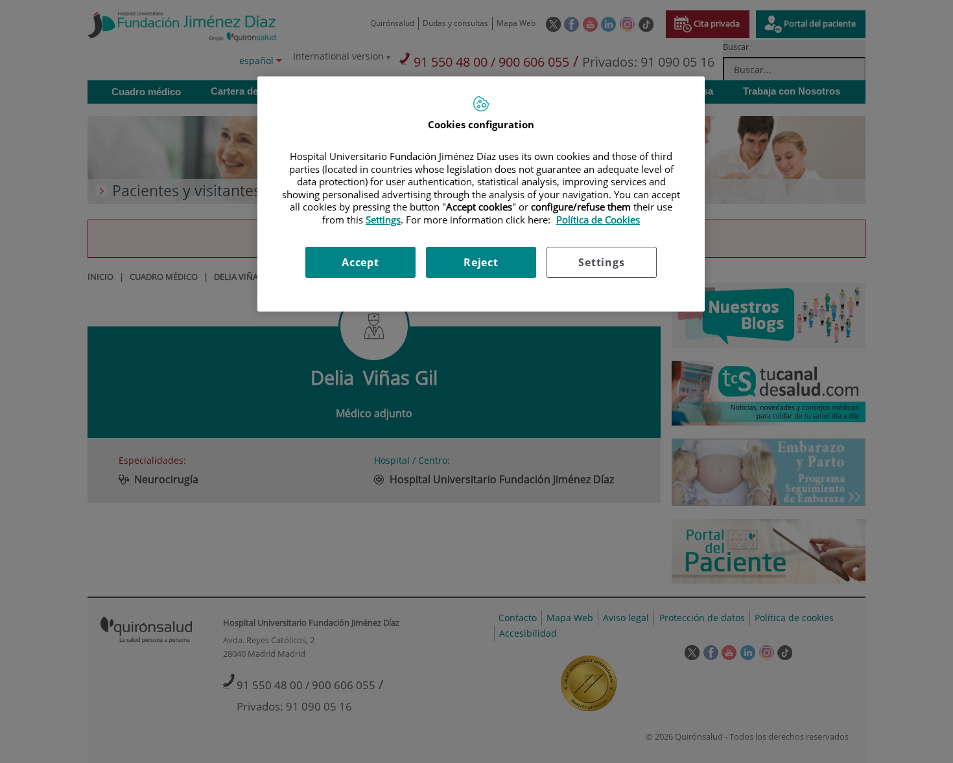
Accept (360, 262)
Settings (601, 262)
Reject (481, 262)
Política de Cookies (598, 219)
